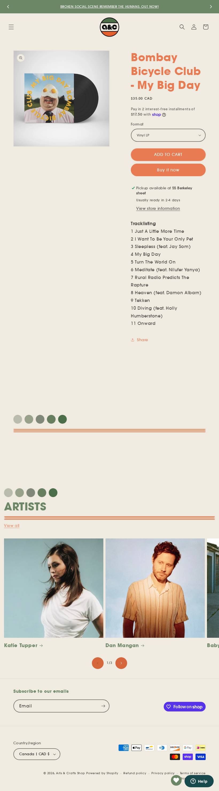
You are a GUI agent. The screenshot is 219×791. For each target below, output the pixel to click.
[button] (11, 27)
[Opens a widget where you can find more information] (199, 781)
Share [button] (142, 339)
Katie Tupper (20, 645)
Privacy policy (163, 773)
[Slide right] (121, 663)
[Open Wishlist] (176, 780)
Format (137, 124)
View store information (158, 208)
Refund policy (134, 773)
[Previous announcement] (8, 6)
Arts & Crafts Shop (70, 773)
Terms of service (193, 773)
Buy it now (168, 169)
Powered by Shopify (102, 773)
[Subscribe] (103, 706)
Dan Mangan (122, 645)
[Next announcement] (211, 6)
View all (11, 525)
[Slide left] (98, 663)
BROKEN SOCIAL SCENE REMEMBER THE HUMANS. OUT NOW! (109, 7)
